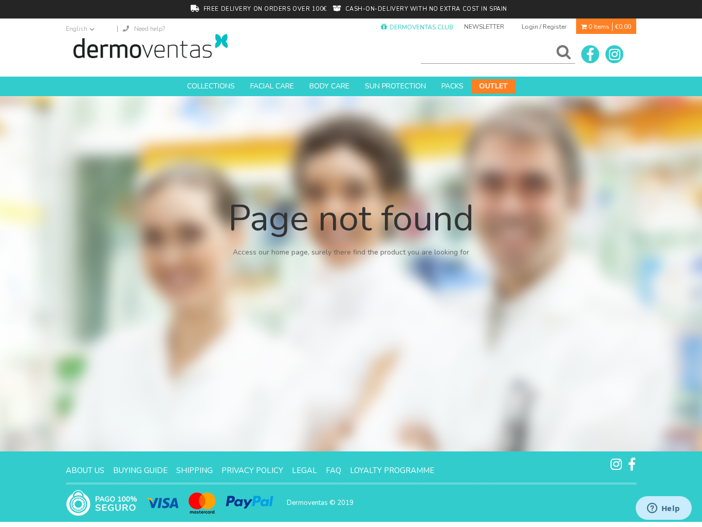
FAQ (333, 470)
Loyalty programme (392, 470)
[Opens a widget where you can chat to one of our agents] (663, 509)
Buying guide (140, 470)
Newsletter (484, 27)
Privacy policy (252, 470)
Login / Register (544, 27)
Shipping (194, 470)
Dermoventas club (421, 27)
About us (85, 470)
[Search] (561, 54)
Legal (304, 470)
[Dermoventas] (150, 46)
